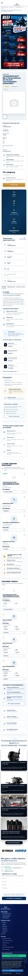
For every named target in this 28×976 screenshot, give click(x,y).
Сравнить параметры (15, 703)
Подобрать (6, 510)
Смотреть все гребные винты (10, 371)
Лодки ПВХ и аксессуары (7, 947)
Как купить (4, 928)
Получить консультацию (14, 416)
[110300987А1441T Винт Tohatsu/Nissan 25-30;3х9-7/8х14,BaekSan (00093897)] (14, 102)
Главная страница (4, 7)
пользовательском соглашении (16, 965)
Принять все (12, 970)
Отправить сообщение (14, 898)
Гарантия (4, 932)
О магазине (4, 930)
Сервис (4, 924)
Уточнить (6, 549)
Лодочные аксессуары (7, 940)
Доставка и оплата (20, 286)
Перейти (6, 678)
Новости (4, 922)
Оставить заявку (14, 955)
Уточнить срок (14, 184)
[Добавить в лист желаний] (24, 474)
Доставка (4, 926)
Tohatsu (2, 8)
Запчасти (4, 945)
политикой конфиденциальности (17, 895)
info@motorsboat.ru (8, 871)
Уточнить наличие (8, 491)
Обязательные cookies (6, 973)
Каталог (11, 7)
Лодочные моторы (6, 938)
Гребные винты (19, 7)
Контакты (3, 933)
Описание (4, 286)
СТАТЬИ (14, 738)
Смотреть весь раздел (13, 842)
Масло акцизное (6, 949)
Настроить (18, 973)
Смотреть (6, 529)
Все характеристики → (22, 238)
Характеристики (11, 286)
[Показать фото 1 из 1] (5, 117)
